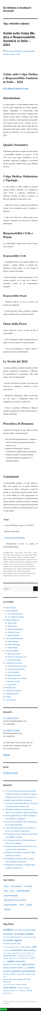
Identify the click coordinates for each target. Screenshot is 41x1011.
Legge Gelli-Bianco (20, 559)
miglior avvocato (16, 961)
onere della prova (14, 564)
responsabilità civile (9, 571)
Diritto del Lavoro (14, 632)
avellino (8, 929)
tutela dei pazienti (24, 576)
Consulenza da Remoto (13, 690)
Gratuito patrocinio (11, 693)
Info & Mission (10, 607)
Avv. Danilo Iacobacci (15, 614)
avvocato (8, 934)
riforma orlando (21, 984)
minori (25, 968)
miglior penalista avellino (13, 967)
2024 (35, 552)
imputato (5, 958)
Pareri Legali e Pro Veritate (17, 678)
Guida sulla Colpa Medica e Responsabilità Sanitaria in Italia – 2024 (19, 39)
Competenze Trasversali (13, 663)
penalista (7, 971)
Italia (33, 557)
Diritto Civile (12, 623)
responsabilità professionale (26, 573)
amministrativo (16, 886)
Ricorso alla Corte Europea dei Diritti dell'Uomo (17, 980)
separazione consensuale (23, 988)
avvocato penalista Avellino (11, 947)
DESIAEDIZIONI (23, 891)
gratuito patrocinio (10, 955)
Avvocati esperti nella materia (14, 537)
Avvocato (28, 886)
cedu (34, 946)
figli (34, 953)
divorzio (24, 953)
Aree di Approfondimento (14, 638)
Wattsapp (6, 755)
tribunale (29, 990)
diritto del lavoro (16, 953)
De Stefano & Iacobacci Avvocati (17, 9)
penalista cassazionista (23, 971)
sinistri (16, 990)
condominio (6, 950)
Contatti (8, 697)
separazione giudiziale (8, 990)
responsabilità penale (10, 573)
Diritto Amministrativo (15, 629)
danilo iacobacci (29, 950)
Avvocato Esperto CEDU (11, 943)
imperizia (19, 557)
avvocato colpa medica (29, 555)
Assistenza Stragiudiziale (16, 669)
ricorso (5, 977)
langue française (10, 904)
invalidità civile (24, 958)
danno (4, 953)
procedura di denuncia (18, 566)
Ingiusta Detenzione (14, 675)
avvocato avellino (24, 934)
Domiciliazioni (10, 687)
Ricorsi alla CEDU (14, 653)
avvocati (18, 929)
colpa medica (11, 557)
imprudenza (27, 557)
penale (29, 552)
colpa (5, 557)
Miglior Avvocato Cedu (11, 964)
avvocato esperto (12, 940)
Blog (21, 552)
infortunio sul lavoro (14, 958)
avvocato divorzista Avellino (29, 937)
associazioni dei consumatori (12, 555)
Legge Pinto (12, 684)
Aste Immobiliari (13, 672)
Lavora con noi (10, 700)
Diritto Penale (12, 626)
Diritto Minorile (13, 641)
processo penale (9, 974)
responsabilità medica (23, 571)
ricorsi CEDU (30, 974)
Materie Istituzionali (12, 620)
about (17, 552)
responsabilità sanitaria (10, 576)
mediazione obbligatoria (16, 562)
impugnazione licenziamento (25, 955)
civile (25, 552)
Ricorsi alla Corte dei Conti (17, 666)
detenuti (9, 953)
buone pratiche (26, 947)
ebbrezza (29, 953)
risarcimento (9, 987)
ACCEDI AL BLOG (10, 773)
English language (11, 895)
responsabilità (21, 974)
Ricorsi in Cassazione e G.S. (17, 657)
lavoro (21, 904)
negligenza (28, 562)
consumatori (16, 950)
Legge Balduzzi (8, 559)
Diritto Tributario (13, 635)
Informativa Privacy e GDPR (15, 900)
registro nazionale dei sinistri (26, 569)
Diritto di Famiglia (14, 644)
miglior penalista (28, 964)
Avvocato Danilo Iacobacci (12, 937)
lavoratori (32, 958)
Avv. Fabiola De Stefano (16, 617)
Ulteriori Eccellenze (14, 660)
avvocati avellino (29, 930)
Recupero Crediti (13, 681)
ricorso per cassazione (9, 984)
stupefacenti (22, 990)
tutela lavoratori (7, 993)
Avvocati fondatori (11, 610)
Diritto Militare (13, 647)
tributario (7, 909)
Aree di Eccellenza (11, 650)
